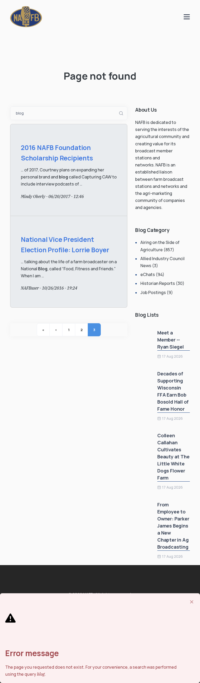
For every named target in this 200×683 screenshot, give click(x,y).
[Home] (26, 16)
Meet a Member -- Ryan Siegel (170, 339)
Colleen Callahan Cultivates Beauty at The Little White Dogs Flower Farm (173, 456)
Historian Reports (157, 283)
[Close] (191, 601)
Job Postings (153, 292)
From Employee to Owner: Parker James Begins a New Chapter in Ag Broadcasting (173, 525)
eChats (147, 274)
